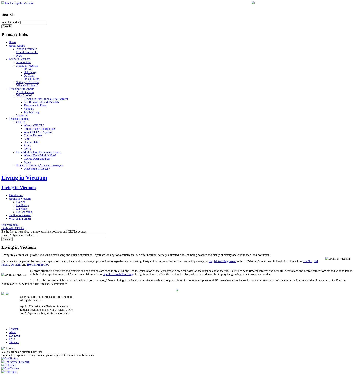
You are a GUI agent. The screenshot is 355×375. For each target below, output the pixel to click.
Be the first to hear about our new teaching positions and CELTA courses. (44, 231)
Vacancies (22, 115)
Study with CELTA (12, 228)
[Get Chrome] (10, 368)
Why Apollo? (24, 95)
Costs (27, 138)
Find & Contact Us (27, 52)
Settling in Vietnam (27, 82)
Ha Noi (28, 68)
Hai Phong (30, 72)
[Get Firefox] (9, 358)
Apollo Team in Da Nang (118, 274)
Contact (13, 328)
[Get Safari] (8, 365)
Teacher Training (19, 118)
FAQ (19, 55)
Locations (14, 335)
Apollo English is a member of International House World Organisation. (45, 321)
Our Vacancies (9, 224)
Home (12, 42)
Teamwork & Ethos (35, 105)
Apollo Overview (26, 48)
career (232, 261)
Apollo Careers (25, 92)
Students (29, 108)
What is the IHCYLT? (37, 168)
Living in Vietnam (19, 58)
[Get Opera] (9, 371)
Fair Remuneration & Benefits (41, 102)
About (12, 332)
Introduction (23, 62)
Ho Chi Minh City (37, 264)
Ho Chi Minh (31, 78)
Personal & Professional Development (46, 98)
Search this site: (10, 22)
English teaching (218, 261)
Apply (27, 145)
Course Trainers (33, 135)
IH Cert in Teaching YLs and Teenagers (39, 165)
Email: (6, 235)
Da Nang (29, 75)
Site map (14, 342)
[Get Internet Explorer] (15, 361)
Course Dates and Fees (37, 158)
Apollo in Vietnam (27, 65)
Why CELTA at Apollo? (38, 132)
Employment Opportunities (39, 128)
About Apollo (17, 45)
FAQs (27, 148)
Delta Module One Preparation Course (38, 152)
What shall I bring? (27, 85)
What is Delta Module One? (40, 155)
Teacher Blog (31, 112)
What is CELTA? (34, 125)
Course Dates (31, 142)
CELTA (21, 122)
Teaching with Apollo (21, 88)
